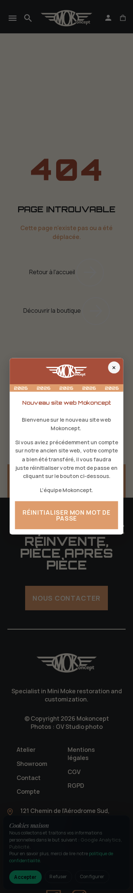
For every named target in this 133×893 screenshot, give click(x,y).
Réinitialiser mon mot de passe (66, 515)
